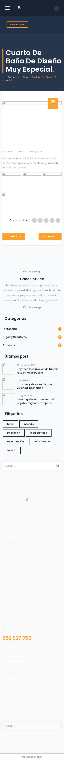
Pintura (6, 596)
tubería (11, 450)
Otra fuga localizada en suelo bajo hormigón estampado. (36, 401)
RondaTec (55, 748)
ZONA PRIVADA (17, 24)
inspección (13, 432)
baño (20, 151)
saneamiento (42, 441)
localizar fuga (38, 432)
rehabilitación (15, 441)
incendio (29, 424)
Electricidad (9, 571)
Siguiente (48, 236)
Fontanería (9, 329)
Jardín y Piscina (11, 590)
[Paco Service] (31, 8)
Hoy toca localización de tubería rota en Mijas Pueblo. (38, 370)
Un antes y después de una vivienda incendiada (34, 386)
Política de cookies (13, 603)
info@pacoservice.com (15, 645)
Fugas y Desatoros (14, 337)
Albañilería (8, 545)
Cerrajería (8, 564)
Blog (4, 551)
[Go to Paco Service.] (3, 77)
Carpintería (8, 558)
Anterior (15, 236)
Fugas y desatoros (12, 584)
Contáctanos (16, 657)
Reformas (7, 151)
